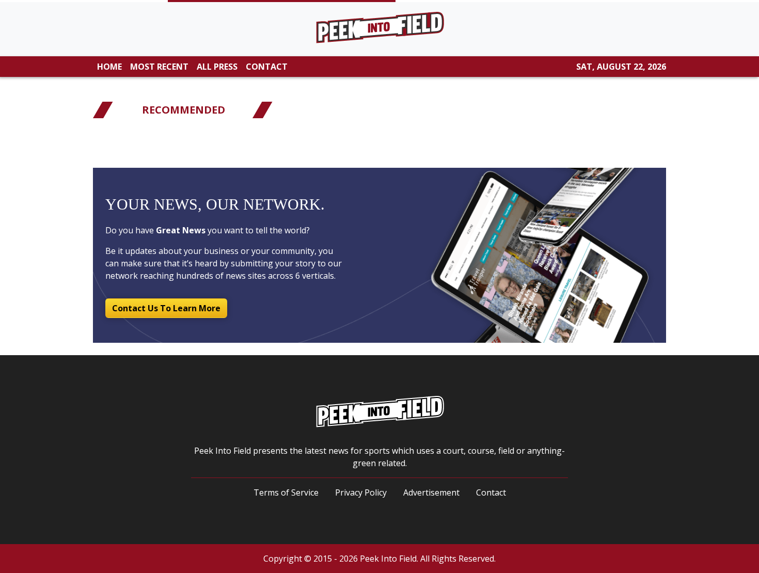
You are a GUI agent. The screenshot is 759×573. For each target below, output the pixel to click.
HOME (109, 66)
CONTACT (267, 66)
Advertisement (431, 492)
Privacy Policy (361, 492)
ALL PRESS (217, 66)
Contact (491, 492)
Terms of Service (286, 492)
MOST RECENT (159, 66)
